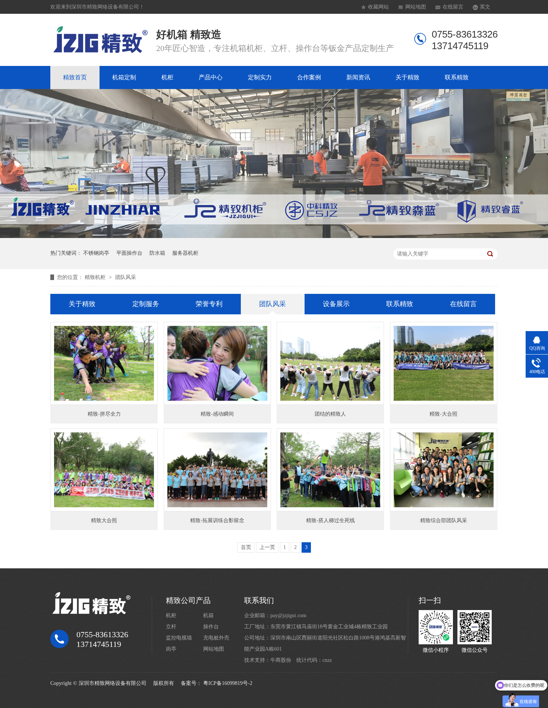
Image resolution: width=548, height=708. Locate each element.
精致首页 (75, 77)
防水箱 (157, 253)
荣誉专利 (209, 304)
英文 (485, 7)
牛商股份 (280, 660)
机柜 (167, 77)
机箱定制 (124, 77)
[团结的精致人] (330, 363)
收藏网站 (378, 7)
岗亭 (171, 649)
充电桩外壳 (216, 638)
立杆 (171, 626)
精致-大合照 (443, 414)
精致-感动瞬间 (217, 414)
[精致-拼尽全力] (104, 363)
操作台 (211, 626)
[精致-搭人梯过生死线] (330, 469)
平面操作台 (129, 253)
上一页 (267, 547)
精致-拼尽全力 (104, 414)
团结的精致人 (330, 414)
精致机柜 (96, 277)
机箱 (208, 615)
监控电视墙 (179, 638)
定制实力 (260, 77)
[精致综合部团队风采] (444, 469)
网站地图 (415, 7)
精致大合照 (104, 520)
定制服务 (145, 304)
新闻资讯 (358, 77)
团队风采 (125, 277)
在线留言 (453, 7)
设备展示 (336, 304)
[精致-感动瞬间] (217, 363)
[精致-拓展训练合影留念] (217, 469)
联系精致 (457, 77)
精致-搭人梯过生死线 (330, 520)
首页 (246, 547)
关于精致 (407, 77)
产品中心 (211, 77)
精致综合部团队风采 (443, 520)
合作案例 (309, 77)
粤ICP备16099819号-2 (227, 683)
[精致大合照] (104, 469)
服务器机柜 (185, 253)
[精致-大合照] (444, 363)
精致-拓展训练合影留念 (217, 520)
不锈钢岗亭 (96, 253)
